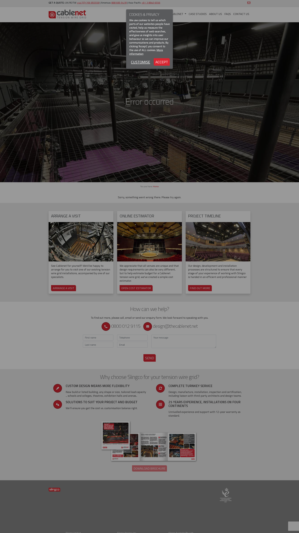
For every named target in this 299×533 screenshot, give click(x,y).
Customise (140, 62)
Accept (161, 62)
